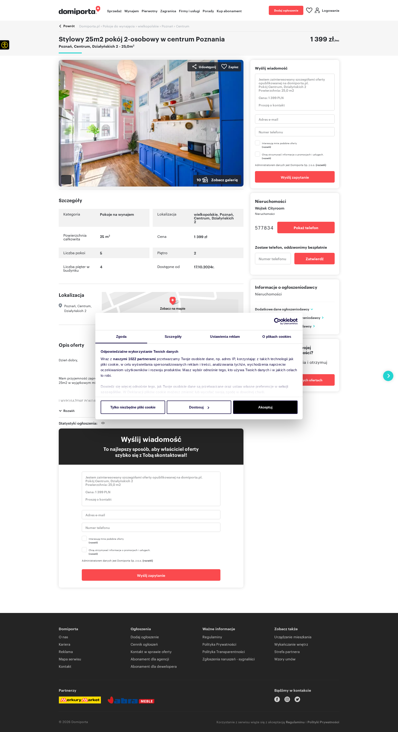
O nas (63, 636)
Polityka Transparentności (223, 651)
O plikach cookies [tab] (276, 336)
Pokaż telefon (306, 227)
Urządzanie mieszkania (292, 636)
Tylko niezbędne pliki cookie (132, 407)
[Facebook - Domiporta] (277, 699)
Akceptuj (265, 407)
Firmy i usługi (189, 11)
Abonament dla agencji (150, 658)
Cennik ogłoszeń (144, 644)
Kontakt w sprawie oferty (151, 651)
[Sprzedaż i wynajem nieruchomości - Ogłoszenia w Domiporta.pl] (79, 10)
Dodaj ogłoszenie (286, 10)
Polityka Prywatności (219, 644)
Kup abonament (229, 11)
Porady (208, 11)
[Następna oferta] (388, 376)
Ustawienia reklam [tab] (225, 336)
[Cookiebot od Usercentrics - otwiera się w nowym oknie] (277, 321)
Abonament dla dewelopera (154, 666)
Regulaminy (212, 636)
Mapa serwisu (70, 658)
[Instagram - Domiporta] (287, 699)
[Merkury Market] (80, 700)
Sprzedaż (114, 11)
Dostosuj (196, 407)
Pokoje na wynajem (117, 214)
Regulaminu (295, 722)
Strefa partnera (287, 651)
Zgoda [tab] (121, 336)
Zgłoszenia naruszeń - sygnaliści (228, 658)
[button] (4, 45)
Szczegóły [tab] (173, 336)
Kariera (64, 644)
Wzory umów (285, 658)
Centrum (202, 217)
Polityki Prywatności (323, 722)
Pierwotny (150, 11)
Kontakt (65, 666)
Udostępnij (207, 66)
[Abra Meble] (131, 700)
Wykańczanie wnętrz (291, 644)
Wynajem (131, 11)
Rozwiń (69, 410)
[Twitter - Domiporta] (297, 699)
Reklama (66, 651)
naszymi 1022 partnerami (134, 359)
